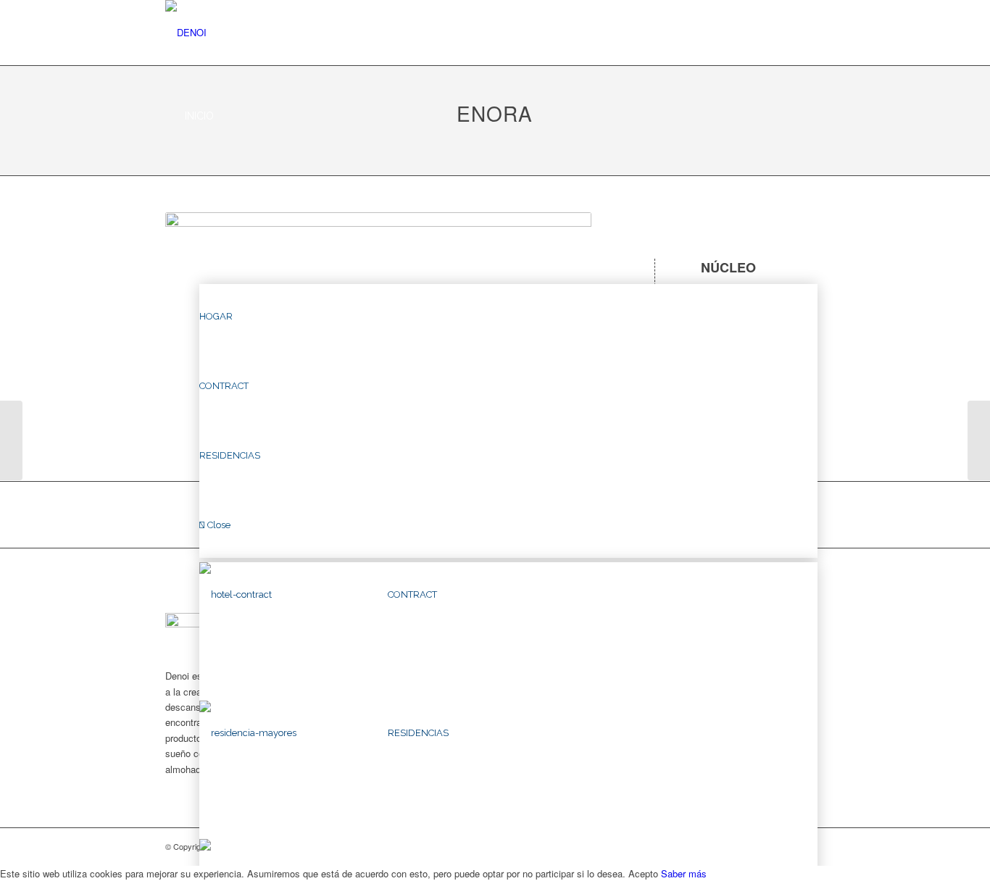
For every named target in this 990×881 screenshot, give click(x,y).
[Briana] (11, 440)
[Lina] (979, 440)
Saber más (684, 873)
